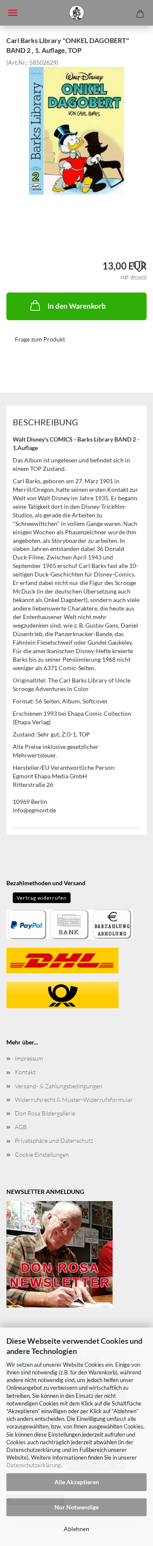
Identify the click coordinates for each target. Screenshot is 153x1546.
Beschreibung (45, 422)
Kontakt (25, 1072)
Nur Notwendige (76, 1507)
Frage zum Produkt (40, 339)
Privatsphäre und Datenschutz (54, 1140)
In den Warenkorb (77, 305)
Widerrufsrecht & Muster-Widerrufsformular (74, 1099)
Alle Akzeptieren (76, 1482)
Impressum (29, 1058)
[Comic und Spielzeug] (76, 13)
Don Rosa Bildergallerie (45, 1113)
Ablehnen (76, 1528)
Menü (13, 13)
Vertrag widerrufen (42, 898)
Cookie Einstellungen (42, 1154)
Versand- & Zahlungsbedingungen (58, 1086)
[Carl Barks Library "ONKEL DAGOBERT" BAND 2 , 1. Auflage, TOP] (77, 129)
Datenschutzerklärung (33, 1465)
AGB (21, 1126)
